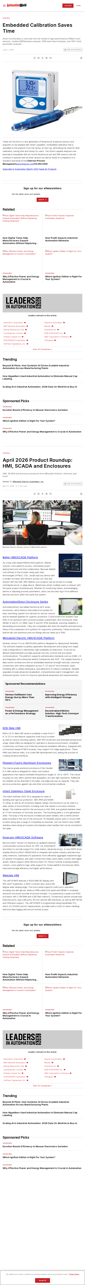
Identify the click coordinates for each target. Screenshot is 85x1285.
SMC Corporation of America (56, 337)
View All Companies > (42, 349)
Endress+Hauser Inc (12, 337)
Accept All (42, 1280)
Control (6, 18)
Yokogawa (48, 340)
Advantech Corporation (13, 322)
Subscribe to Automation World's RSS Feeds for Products (30, 169)
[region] (42, 1278)
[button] (4, 5)
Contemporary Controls (13, 333)
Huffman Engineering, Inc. (15, 344)
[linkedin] (38, 58)
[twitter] (42, 58)
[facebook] (34, 58)
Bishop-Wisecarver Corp (14, 330)
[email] (50, 58)
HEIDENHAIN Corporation (14, 340)
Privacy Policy (74, 1274)
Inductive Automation (53, 322)
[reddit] (46, 58)
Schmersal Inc (50, 330)
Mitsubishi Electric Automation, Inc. (28, 481)
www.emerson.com (25, 164)
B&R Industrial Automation (14, 326)
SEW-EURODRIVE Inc (53, 333)
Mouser (47, 326)
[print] (81, 58)
